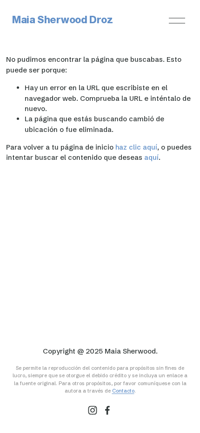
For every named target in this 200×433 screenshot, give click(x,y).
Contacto (123, 390)
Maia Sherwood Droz (62, 20)
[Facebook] (107, 410)
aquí (151, 157)
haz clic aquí (136, 147)
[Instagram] (92, 410)
